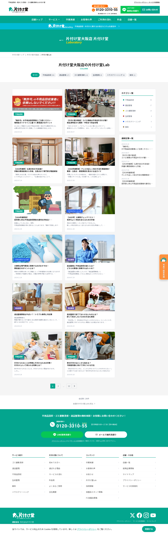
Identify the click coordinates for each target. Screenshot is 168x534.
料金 (119, 19)
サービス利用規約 (77, 441)
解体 (132, 75)
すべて (35, 75)
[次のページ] (74, 386)
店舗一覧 (132, 19)
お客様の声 (86, 19)
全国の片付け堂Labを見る (83, 403)
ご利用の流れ (104, 19)
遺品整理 (64, 75)
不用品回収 (48, 75)
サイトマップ (151, 521)
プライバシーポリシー (59, 441)
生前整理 (97, 75)
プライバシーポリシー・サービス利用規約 (147, 2)
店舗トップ (37, 19)
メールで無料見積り (107, 434)
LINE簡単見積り (64, 434)
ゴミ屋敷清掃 (81, 75)
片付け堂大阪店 (33, 54)
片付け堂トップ (18, 54)
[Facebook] (139, 515)
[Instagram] (146, 515)
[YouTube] (153, 515)
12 (69, 386)
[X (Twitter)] (132, 515)
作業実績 (70, 19)
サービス (53, 19)
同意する (149, 528)
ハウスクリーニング (116, 75)
